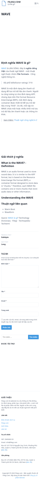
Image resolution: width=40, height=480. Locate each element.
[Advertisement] (20, 41)
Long (3, 244)
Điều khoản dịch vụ (8, 420)
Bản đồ (4, 450)
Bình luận (5, 264)
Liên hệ (4, 429)
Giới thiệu (4, 426)
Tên (3, 291)
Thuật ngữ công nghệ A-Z (25, 120)
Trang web (5, 310)
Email (4, 301)
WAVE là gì (12, 218)
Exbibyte (5, 237)
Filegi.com (14, 1)
